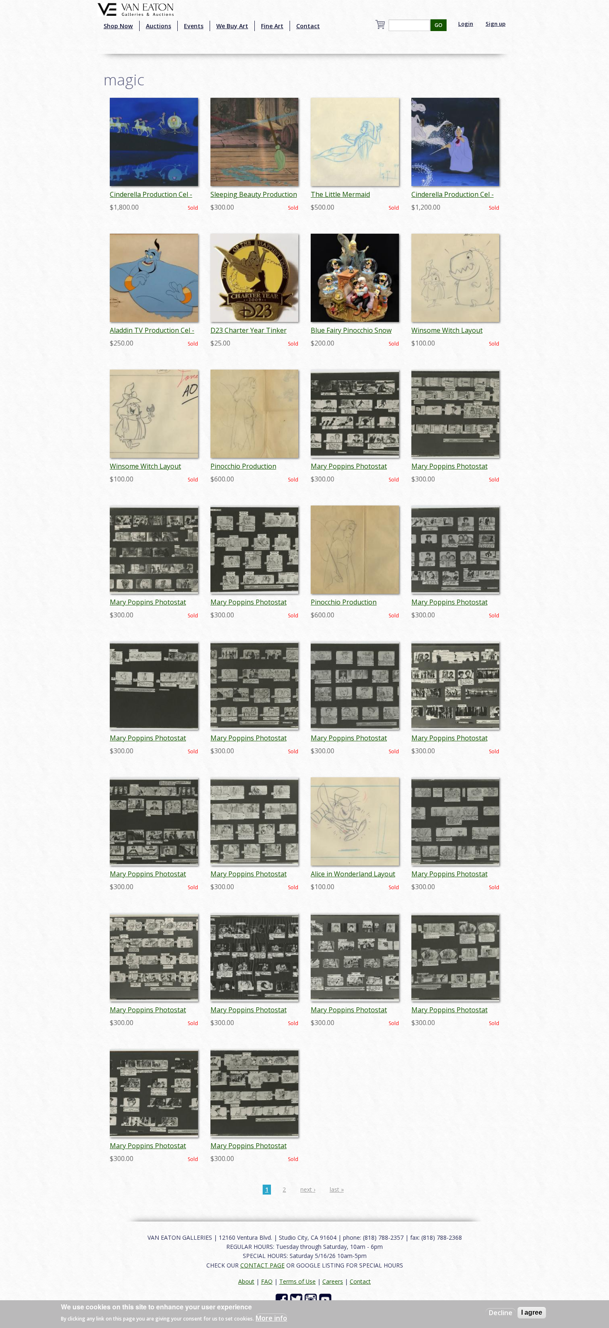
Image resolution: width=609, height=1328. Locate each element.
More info (271, 1318)
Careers (332, 1281)
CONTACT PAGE (262, 1265)
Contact (308, 26)
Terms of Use (297, 1281)
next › (307, 1189)
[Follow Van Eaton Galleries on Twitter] (297, 1299)
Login (465, 23)
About (246, 1281)
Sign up (495, 23)
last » (337, 1189)
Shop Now (118, 26)
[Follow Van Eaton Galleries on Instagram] (311, 1299)
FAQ (267, 1281)
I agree (531, 1312)
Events (193, 26)
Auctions (158, 26)
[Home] (135, 8)
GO (438, 25)
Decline (500, 1312)
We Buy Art (232, 26)
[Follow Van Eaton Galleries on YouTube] (326, 1299)
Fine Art (272, 26)
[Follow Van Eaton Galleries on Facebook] (283, 1299)
